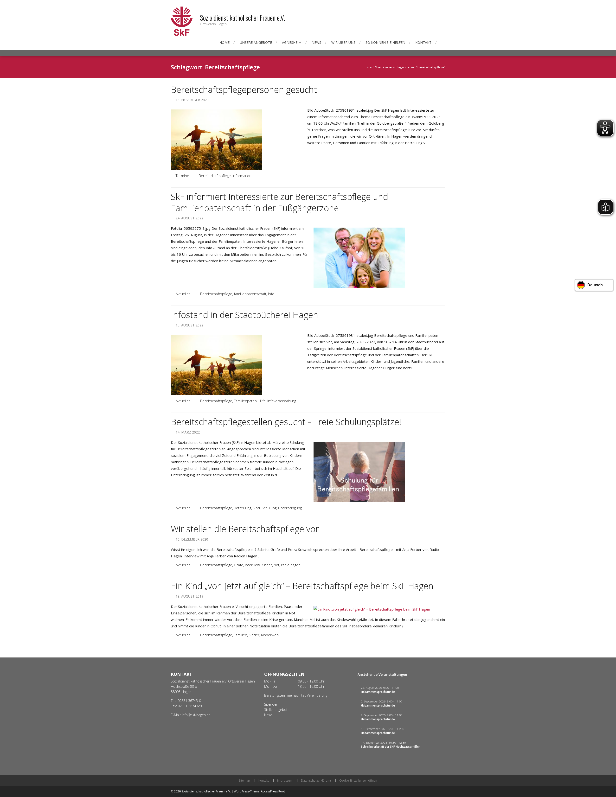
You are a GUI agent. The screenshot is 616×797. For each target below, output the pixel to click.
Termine (182, 175)
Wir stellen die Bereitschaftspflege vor (245, 529)
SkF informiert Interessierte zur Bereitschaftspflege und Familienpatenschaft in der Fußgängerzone (279, 202)
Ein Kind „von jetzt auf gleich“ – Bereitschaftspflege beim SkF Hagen (302, 586)
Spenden (271, 704)
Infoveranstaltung (281, 400)
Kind (256, 507)
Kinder (267, 564)
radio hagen (291, 564)
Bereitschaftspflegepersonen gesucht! (245, 90)
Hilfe (262, 400)
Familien (240, 634)
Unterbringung (290, 507)
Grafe (238, 564)
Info (271, 293)
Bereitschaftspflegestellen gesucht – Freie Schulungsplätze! (286, 422)
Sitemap (244, 780)
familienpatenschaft (250, 293)
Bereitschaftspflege (215, 175)
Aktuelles (183, 293)
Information (241, 175)
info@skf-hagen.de (196, 715)
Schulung (269, 507)
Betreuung (242, 507)
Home (224, 42)
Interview (252, 564)
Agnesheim (292, 42)
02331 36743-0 (189, 700)
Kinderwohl (270, 634)
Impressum (285, 780)
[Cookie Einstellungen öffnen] (10, 790)
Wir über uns (343, 42)
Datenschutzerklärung (316, 780)
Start (370, 67)
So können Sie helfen (385, 42)
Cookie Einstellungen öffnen (358, 780)
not (276, 564)
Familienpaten (245, 400)
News (316, 42)
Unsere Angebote (256, 42)
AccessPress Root (273, 791)
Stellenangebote (276, 709)
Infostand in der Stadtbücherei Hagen (244, 315)
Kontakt (423, 42)
